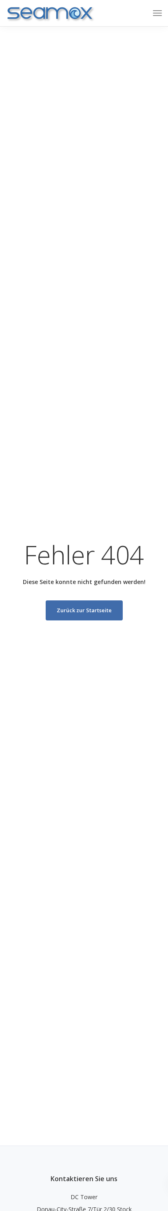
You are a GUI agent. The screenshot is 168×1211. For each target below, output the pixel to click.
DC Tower (84, 1197)
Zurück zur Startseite (84, 610)
